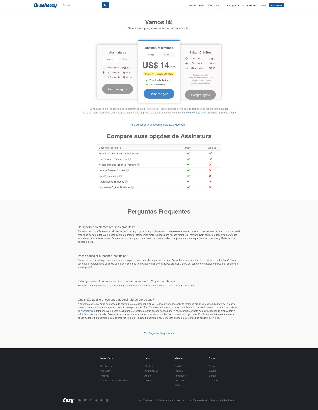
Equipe (212, 370)
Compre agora (159, 94)
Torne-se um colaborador (114, 380)
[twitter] (85, 400)
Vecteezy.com (88, 310)
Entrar (263, 5)
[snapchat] (101, 400)
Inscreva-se (276, 5)
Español (179, 370)
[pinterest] (90, 400)
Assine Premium (249, 5)
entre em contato (191, 112)
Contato (213, 380)
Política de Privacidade (222, 400)
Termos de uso (200, 400)
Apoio (147, 375)
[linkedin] (107, 400)
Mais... (178, 385)
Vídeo (210, 5)
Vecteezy (105, 370)
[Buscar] (105, 5)
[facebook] (80, 400)
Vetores (192, 5)
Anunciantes (151, 370)
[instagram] (96, 400)
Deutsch (179, 380)
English (178, 366)
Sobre (212, 366)
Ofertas (148, 366)
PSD (218, 5)
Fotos (201, 5)
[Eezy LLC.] (68, 400)
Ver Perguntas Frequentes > (159, 333)
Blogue (212, 375)
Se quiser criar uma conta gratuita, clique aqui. (159, 124)
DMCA (148, 380)
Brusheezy (106, 366)
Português (180, 375)
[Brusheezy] (45, 5)
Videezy (104, 375)
